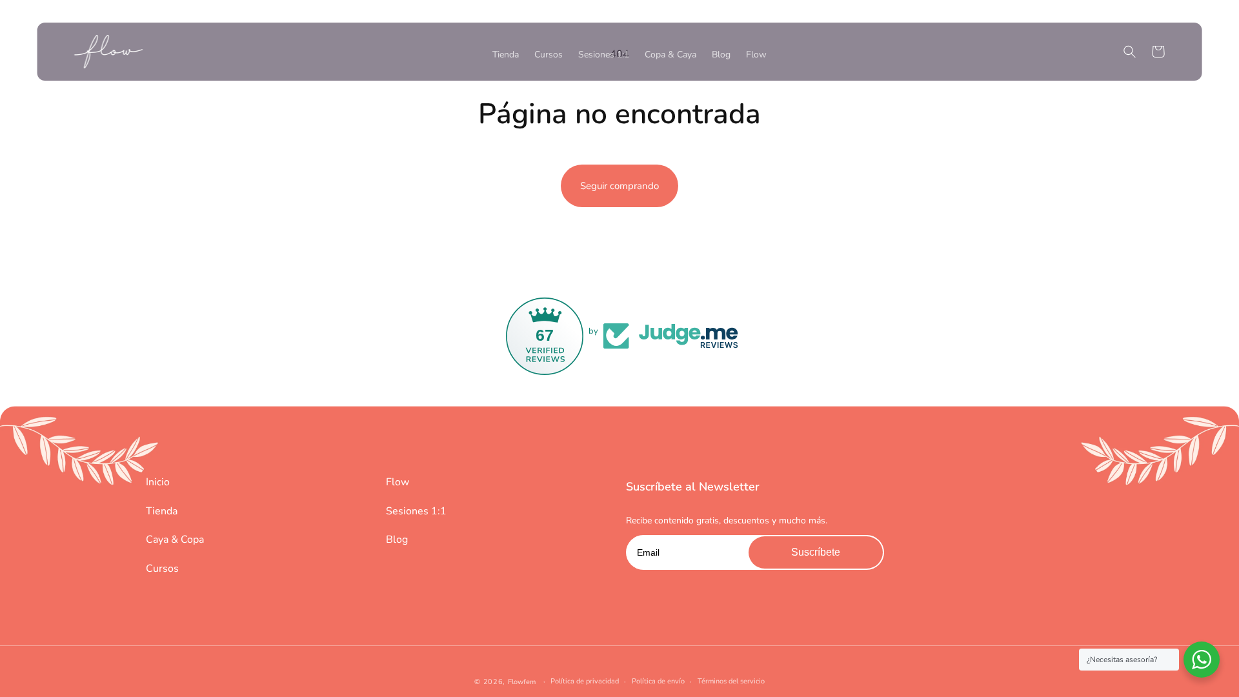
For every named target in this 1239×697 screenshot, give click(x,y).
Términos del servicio (731, 681)
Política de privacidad (584, 681)
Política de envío (658, 681)
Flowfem (522, 682)
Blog (397, 539)
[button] (1129, 51)
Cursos (162, 568)
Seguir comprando (619, 185)
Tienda (161, 511)
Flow (397, 482)
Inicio (158, 482)
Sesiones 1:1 (416, 511)
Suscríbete (815, 552)
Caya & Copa (175, 539)
